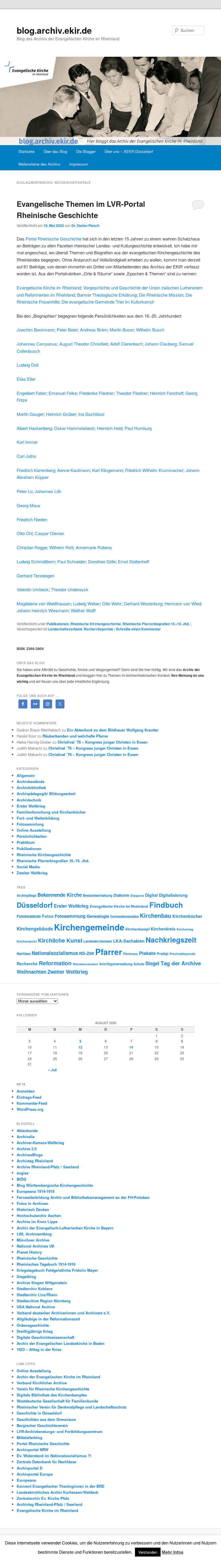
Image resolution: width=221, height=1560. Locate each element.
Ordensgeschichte (33, 1325)
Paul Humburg (138, 428)
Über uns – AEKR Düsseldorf (128, 151)
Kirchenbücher (187, 916)
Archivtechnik (29, 800)
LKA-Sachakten (128, 941)
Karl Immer (27, 442)
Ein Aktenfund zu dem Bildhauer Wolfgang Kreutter (113, 730)
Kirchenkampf (137, 929)
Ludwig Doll (27, 365)
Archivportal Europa (35, 1474)
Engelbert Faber (31, 393)
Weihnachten (31, 971)
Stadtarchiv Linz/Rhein (37, 1294)
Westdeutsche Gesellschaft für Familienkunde (57, 1401)
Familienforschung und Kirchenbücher (51, 812)
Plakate (147, 952)
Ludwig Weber (86, 603)
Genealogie (98, 916)
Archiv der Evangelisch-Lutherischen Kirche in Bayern (65, 1228)
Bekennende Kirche (59, 894)
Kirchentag (185, 929)
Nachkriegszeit (171, 940)
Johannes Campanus (37, 344)
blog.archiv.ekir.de (54, 30)
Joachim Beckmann (35, 330)
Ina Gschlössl (91, 414)
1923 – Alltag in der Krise (39, 1349)
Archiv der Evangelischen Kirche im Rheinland (58, 1376)
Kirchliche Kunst (60, 940)
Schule (139, 964)
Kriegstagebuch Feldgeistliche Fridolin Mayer (57, 1270)
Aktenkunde (27, 1130)
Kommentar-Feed (32, 1103)
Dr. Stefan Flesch (85, 225)
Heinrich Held (109, 428)
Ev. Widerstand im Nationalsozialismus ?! (54, 1455)
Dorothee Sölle (102, 561)
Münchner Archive (33, 1240)
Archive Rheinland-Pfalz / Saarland (48, 1166)
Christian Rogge (32, 547)
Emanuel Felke (63, 393)
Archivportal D (29, 1468)
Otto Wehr (111, 603)
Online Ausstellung (34, 830)
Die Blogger (86, 151)
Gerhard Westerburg (143, 603)
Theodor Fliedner (132, 393)
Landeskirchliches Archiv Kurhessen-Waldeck (57, 1492)
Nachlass (24, 953)
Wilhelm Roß (61, 547)
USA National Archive (36, 1306)
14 (131, 1047)
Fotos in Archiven (32, 1203)
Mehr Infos (172, 1552)
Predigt (162, 953)
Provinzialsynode (182, 953)
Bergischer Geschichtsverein (42, 1425)
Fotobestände (29, 916)
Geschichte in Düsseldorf (39, 1413)
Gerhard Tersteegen (35, 576)
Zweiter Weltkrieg (32, 872)
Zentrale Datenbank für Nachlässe (46, 1461)
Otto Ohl (25, 533)
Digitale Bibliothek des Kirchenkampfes (52, 1395)
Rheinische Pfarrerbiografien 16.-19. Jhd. (156, 623)
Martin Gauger (30, 414)
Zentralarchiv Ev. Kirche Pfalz (43, 1498)
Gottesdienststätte (124, 916)
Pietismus (130, 953)
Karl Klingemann (107, 470)
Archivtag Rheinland (35, 1160)
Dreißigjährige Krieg (35, 1331)
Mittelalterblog (29, 1437)
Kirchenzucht (27, 941)
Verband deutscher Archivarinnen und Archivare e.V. (63, 1313)
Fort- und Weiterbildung (38, 818)
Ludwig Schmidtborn (36, 561)
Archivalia (26, 1136)
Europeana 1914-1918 (35, 1191)
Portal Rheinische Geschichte (53, 239)
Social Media (28, 866)
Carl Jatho (26, 456)
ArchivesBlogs (30, 1154)
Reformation (55, 963)
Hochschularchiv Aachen (39, 1215)
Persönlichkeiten (32, 836)
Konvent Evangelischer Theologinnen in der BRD (60, 1486)
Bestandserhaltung (97, 895)
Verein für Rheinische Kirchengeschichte (53, 1389)
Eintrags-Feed (29, 1097)
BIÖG (21, 1179)
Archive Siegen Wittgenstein (42, 1282)
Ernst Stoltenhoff (133, 561)
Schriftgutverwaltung (115, 964)
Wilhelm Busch (150, 330)
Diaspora (137, 895)
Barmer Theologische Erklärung (107, 295)
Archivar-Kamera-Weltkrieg (40, 1142)
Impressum (78, 164)
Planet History (29, 1252)
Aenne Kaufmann (73, 470)
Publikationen (58, 623)
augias (22, 1173)
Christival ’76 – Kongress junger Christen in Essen (103, 742)
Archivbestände (30, 781)
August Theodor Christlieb (83, 344)
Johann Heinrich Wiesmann (42, 610)
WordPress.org (30, 1109)
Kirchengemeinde (89, 927)
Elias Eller (26, 379)
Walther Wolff (83, 610)
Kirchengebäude (35, 928)
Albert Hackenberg (34, 428)
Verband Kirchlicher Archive (42, 1382)
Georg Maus (28, 505)
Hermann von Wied (183, 603)
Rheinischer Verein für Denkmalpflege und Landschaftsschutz (72, 1407)
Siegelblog (26, 1276)
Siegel (152, 963)
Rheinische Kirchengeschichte (96, 623)
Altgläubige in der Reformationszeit (48, 1319)
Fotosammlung (30, 824)
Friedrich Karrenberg (36, 470)
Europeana (26, 1480)
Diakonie (121, 895)
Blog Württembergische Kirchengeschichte (55, 1185)
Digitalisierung (173, 895)
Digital (151, 895)
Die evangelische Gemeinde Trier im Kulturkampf (108, 302)
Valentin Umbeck (33, 589)
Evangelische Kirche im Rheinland (49, 288)
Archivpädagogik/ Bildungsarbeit (46, 793)
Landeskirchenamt (97, 941)
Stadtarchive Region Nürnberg (44, 1300)
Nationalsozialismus (55, 952)
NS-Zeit (86, 953)
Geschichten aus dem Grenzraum (46, 1419)
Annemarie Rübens (94, 547)
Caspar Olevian (49, 533)
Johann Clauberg (161, 344)
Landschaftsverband (65, 629)
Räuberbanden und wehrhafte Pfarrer (75, 736)
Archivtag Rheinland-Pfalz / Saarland (49, 1504)
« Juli (52, 1069)
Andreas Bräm (93, 330)
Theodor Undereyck (69, 589)
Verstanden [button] (147, 1552)
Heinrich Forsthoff (166, 393)
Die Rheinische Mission (161, 295)
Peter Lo (25, 491)
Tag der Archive (181, 963)
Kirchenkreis (163, 929)
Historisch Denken (33, 1209)
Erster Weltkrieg (31, 806)
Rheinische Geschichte (37, 1258)
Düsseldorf (35, 905)
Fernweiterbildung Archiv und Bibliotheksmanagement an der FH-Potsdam (83, 1197)
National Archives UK (35, 1246)
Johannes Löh (48, 491)
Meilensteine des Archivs (39, 164)
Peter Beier (67, 330)
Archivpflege (26, 895)
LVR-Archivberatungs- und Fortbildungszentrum (59, 1431)
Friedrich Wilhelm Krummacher (154, 470)
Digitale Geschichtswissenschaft (45, 1337)
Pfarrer (108, 952)
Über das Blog (55, 151)
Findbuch (166, 904)
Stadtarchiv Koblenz (35, 1288)
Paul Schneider (71, 561)
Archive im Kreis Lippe (37, 1221)
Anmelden (26, 1091)
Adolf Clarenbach (126, 344)
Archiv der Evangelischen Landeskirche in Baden (60, 1343)
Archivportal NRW (32, 1449)
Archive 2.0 (27, 1148)
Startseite (26, 151)
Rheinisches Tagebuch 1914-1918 (46, 1264)
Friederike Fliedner (96, 393)
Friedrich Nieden (32, 519)
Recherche (27, 963)
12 (80, 1047)
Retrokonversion (85, 964)
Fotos (48, 916)
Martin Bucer (122, 330)
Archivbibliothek (31, 787)
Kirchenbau (155, 915)
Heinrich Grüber (61, 414)
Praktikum (26, 842)
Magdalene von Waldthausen (44, 603)
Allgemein (26, 775)
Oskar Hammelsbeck (74, 428)
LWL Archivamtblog (34, 1234)
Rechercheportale (98, 629)
